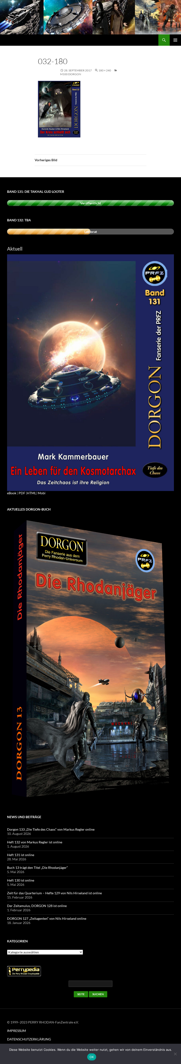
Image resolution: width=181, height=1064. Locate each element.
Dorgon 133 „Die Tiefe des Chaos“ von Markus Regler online (51, 829)
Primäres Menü (175, 40)
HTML (31, 493)
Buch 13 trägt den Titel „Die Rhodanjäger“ (37, 868)
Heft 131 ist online (20, 855)
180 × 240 (105, 70)
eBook (11, 493)
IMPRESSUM (16, 1031)
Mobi (41, 493)
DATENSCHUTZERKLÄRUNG (29, 1039)
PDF (22, 493)
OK (92, 1057)
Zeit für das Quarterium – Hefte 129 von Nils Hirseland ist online (54, 893)
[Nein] (175, 1054)
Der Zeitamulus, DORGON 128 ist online (37, 906)
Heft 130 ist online (20, 880)
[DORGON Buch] (90, 660)
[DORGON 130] (90, 372)
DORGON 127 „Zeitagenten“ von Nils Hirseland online (46, 918)
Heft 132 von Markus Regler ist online (34, 842)
